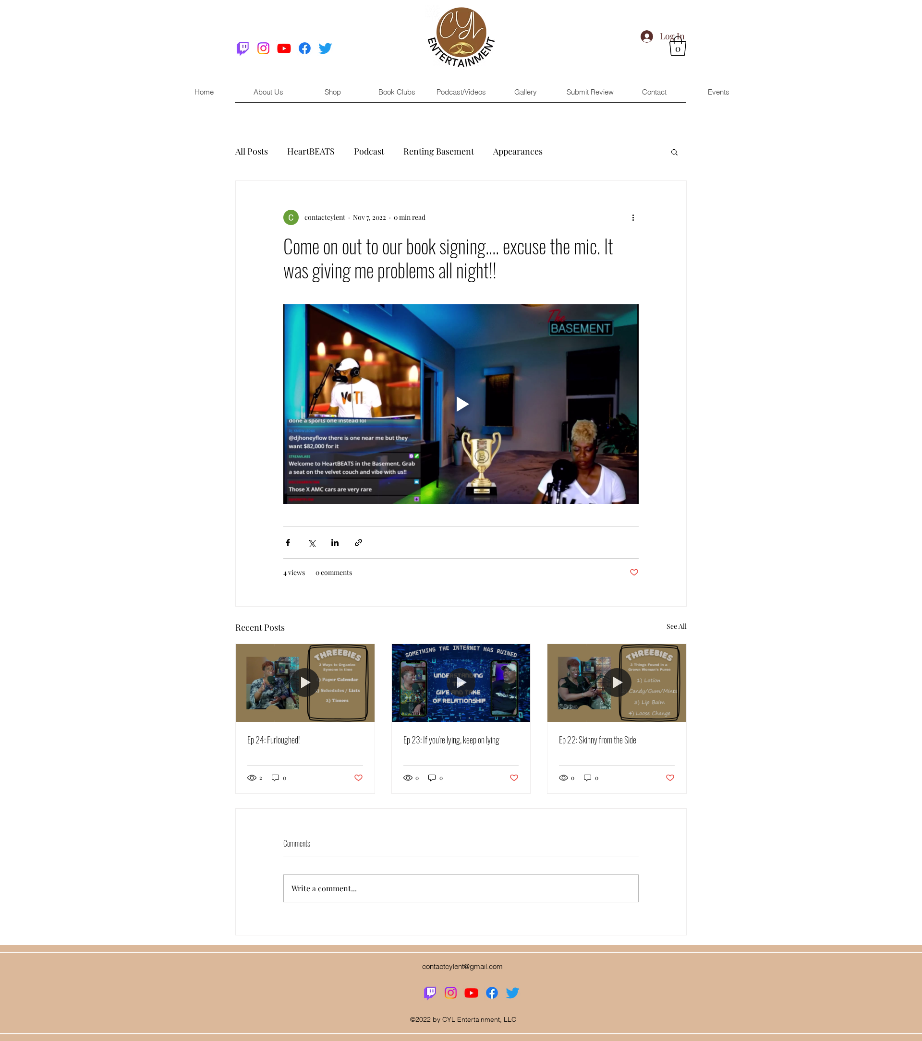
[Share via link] (358, 542)
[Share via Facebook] (287, 542)
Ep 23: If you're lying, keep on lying (451, 739)
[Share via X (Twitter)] (311, 542)
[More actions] (633, 217)
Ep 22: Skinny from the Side (597, 739)
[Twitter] (325, 48)
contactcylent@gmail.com (462, 966)
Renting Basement (438, 151)
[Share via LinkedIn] (335, 542)
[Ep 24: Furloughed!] (305, 683)
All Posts (251, 151)
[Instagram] (263, 48)
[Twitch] (243, 48)
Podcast (369, 151)
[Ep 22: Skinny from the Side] (616, 683)
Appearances (518, 151)
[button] (674, 152)
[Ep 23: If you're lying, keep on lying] (461, 683)
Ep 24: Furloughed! (273, 739)
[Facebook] (305, 48)
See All (677, 626)
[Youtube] (284, 48)
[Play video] (461, 404)
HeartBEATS (311, 151)
